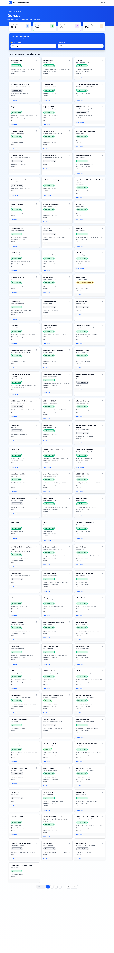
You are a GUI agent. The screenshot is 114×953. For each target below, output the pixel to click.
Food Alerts (102, 3)
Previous (41, 887)
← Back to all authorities (14, 11)
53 (68, 887)
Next (73, 887)
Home (95, 3)
